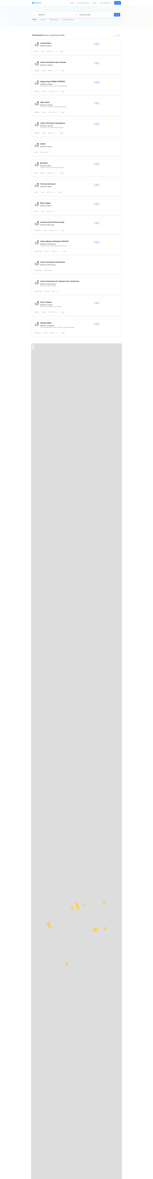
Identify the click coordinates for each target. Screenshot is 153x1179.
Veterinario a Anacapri (46, 125)
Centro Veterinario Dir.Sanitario (52, 262)
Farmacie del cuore (48, 184)
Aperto (63, 230)
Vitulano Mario (46, 323)
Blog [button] (94, 3)
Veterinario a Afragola (46, 65)
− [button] (33, 348)
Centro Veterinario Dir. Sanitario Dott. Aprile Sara (59, 281)
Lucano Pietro (45, 43)
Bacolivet (44, 163)
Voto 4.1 (51, 112)
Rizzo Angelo (45, 203)
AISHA (43, 144)
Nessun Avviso (45, 152)
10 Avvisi (44, 91)
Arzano (36, 152)
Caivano (37, 312)
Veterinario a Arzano (46, 146)
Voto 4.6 (50, 70)
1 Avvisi (42, 211)
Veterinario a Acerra (46, 45)
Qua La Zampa (46, 302)
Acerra (36, 51)
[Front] (37, 3)
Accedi (118, 3)
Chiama (97, 44)
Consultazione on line (67, 19)
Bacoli (36, 173)
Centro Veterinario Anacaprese (52, 123)
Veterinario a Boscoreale (47, 225)
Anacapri (37, 133)
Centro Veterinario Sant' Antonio (53, 62)
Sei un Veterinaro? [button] (105, 3)
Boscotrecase (38, 251)
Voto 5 (49, 192)
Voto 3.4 (50, 133)
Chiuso (61, 51)
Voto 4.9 (51, 91)
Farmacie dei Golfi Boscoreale (52, 222)
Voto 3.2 (52, 333)
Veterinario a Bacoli (45, 165)
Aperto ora (43, 19)
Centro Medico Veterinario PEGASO (54, 241)
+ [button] (33, 345)
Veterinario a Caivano (46, 304)
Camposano (38, 333)
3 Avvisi (42, 192)
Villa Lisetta (44, 102)
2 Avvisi (45, 230)
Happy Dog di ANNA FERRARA (52, 82)
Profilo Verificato (54, 19)
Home (72, 3)
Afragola (37, 70)
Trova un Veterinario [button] (82, 3)
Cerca (117, 15)
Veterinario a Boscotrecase (48, 244)
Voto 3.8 (53, 251)
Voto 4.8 (49, 51)
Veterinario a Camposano (47, 325)
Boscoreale (38, 230)
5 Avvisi (43, 51)
